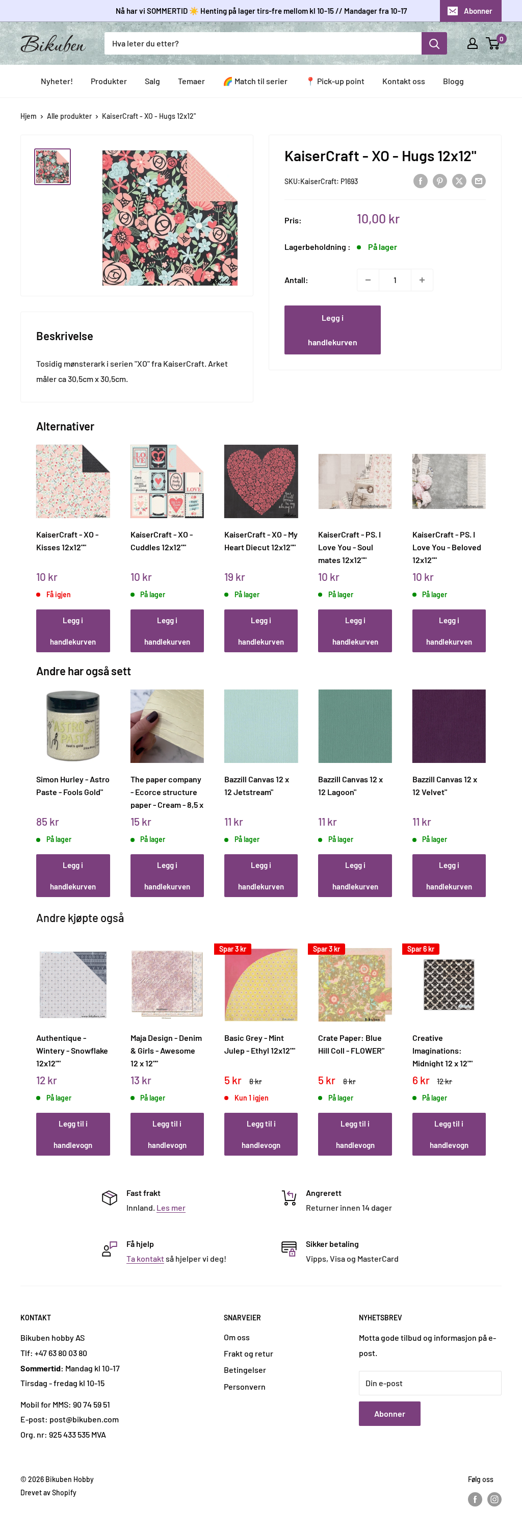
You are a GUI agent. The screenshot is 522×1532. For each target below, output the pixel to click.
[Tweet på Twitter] (459, 180)
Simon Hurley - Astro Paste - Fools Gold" (73, 785)
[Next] (483, 537)
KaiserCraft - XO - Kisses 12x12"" (67, 540)
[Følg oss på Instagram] (494, 1499)
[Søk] (434, 43)
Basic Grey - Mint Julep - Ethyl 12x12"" (259, 1044)
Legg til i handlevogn (73, 1134)
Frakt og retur (248, 1353)
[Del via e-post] (479, 180)
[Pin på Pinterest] (440, 180)
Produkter (109, 81)
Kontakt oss (403, 81)
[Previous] (39, 537)
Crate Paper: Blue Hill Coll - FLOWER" (351, 1044)
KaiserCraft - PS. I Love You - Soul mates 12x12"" (349, 546)
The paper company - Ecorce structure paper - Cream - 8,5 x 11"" (166, 791)
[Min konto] (472, 43)
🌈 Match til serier (255, 81)
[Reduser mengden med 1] (368, 280)
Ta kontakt (145, 1258)
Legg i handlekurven (332, 330)
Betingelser (245, 1369)
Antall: (296, 280)
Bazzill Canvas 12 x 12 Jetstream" (256, 785)
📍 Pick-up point (334, 81)
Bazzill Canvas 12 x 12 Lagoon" (350, 785)
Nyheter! (57, 81)
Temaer (191, 81)
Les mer (171, 1207)
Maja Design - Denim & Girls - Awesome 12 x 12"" (166, 1050)
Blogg (453, 81)
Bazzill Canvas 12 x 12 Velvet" (444, 785)
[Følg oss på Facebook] (475, 1499)
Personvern (245, 1386)
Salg (152, 81)
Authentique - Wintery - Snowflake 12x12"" (72, 1050)
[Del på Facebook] (420, 180)
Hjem (28, 116)
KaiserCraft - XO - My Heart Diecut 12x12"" (261, 540)
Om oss (237, 1337)
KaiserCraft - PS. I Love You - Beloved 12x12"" (446, 546)
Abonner (478, 10)
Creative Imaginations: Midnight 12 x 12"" (442, 1050)
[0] (493, 43)
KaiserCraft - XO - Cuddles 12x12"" (161, 540)
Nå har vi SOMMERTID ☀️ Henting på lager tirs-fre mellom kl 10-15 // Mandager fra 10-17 (261, 10)
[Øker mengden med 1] (422, 280)
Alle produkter (69, 116)
